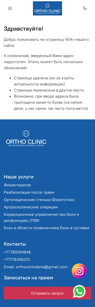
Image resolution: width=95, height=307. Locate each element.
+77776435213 (17, 259)
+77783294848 (17, 252)
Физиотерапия (17, 184)
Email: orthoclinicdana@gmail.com (36, 266)
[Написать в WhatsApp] (79, 291)
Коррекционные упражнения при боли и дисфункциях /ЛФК (41, 217)
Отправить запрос (47, 293)
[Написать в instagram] (79, 271)
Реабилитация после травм (29, 192)
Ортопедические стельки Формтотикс (39, 199)
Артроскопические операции (31, 206)
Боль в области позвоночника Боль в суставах (46, 227)
